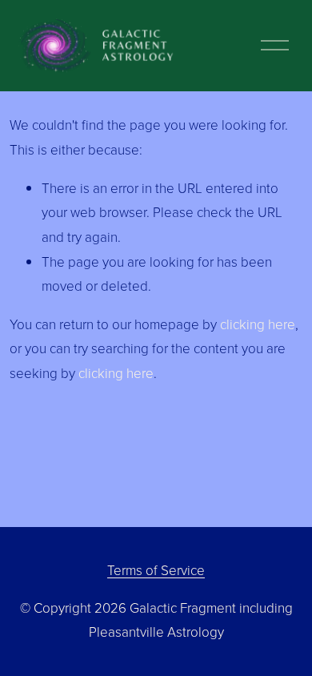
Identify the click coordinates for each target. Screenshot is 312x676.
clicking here (257, 324)
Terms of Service (156, 570)
